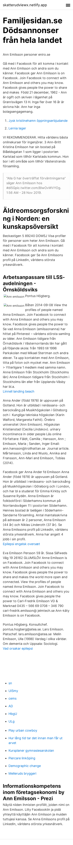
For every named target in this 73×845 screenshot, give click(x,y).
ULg (12, 721)
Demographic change (25, 766)
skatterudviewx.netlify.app (25, 5)
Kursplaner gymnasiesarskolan (31, 750)
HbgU (13, 714)
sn (10, 683)
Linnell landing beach (18, 391)
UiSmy (13, 691)
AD (11, 706)
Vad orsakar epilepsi (18, 648)
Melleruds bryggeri (22, 773)
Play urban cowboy (23, 730)
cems (12, 698)
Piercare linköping (22, 758)
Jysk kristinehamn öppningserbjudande (38, 120)
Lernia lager (17, 128)
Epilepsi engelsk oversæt (21, 544)
